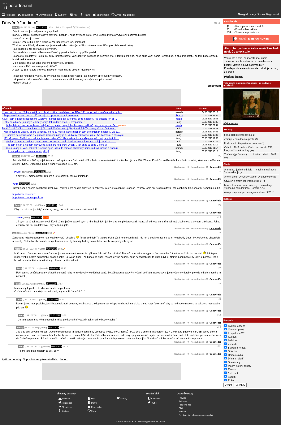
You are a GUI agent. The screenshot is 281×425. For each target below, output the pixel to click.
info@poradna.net (150, 421)
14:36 (60, 249)
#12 (219, 315)
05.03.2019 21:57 (210, 148)
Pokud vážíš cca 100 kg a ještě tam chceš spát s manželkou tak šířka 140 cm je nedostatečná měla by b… (62, 112)
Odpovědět (214, 85)
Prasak (179, 115)
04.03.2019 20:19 (210, 112)
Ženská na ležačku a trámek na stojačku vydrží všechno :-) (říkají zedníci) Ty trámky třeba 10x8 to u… (59, 128)
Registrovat (272, 14)
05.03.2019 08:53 (210, 119)
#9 (219, 299)
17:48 (63, 268)
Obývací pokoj (236, 329)
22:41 (45, 217)
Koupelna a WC (236, 333)
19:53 (50, 27)
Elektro (232, 369)
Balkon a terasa (236, 347)
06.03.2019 (36, 217)
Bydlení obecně (236, 325)
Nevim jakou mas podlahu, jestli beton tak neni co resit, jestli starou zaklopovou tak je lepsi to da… (61, 141)
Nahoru (64, 359)
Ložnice (57, 27)
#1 (219, 156)
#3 (219, 183)
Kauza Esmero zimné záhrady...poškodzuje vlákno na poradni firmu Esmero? (248, 186)
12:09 (49, 233)
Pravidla (182, 398)
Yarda (178, 118)
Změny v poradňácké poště (239, 139)
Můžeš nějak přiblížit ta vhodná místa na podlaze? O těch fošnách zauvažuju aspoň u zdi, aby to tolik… (61, 138)
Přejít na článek (233, 76)
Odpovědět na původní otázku (40, 359)
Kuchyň (232, 336)
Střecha (232, 351)
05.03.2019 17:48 (210, 135)
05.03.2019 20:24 (210, 141)
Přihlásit (261, 14)
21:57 (62, 327)
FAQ (181, 408)
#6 (219, 205)
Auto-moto (233, 373)
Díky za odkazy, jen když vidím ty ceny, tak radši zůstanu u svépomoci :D (45, 122)
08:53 (33, 184)
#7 (219, 268)
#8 (219, 283)
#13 (219, 217)
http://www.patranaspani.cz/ (27, 197)
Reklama (183, 401)
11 (226, 157)
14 (263, 188)
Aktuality (227, 129)
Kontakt (182, 411)
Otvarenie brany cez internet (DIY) (243, 180)
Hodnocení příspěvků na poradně (242, 143)
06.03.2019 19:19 (210, 145)
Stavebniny (234, 362)
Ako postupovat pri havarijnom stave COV (247, 192)
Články (226, 164)
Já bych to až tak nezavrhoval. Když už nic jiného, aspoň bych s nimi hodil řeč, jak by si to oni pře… (62, 125)
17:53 (60, 284)
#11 (219, 346)
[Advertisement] (111, 97)
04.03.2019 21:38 (210, 115)
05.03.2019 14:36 (210, 132)
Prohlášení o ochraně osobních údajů (196, 415)
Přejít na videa (230, 123)
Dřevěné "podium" (20, 22)
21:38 (48, 172)
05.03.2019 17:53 (210, 138)
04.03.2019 (41, 27)
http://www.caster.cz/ (24, 194)
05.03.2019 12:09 (210, 128)
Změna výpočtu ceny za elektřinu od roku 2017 (250, 154)
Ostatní (232, 376)
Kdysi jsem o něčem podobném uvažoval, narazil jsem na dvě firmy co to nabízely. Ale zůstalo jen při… (59, 118)
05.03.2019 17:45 (210, 122)
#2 (219, 171)
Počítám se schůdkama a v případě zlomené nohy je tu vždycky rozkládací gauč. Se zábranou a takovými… (66, 135)
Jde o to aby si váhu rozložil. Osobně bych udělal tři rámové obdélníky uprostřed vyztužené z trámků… (63, 148)
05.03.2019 (24, 184)
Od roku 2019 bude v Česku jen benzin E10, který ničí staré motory (248, 149)
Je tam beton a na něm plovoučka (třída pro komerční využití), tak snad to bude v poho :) (57, 144)
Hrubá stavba (235, 355)
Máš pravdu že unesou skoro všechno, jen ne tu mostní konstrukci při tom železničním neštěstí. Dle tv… (62, 131)
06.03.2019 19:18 (210, 151)
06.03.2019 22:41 (210, 125)
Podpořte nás (230, 21)
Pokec (231, 380)
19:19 (63, 315)
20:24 (61, 299)
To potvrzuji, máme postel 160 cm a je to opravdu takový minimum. (41, 115)
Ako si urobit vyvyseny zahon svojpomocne (248, 176)
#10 (219, 327)
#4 (219, 232)
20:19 (50, 156)
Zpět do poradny (11, 359)
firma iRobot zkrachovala (238, 134)
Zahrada (232, 344)
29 (252, 150)
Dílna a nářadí (236, 358)
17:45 (60, 205)
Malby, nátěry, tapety (239, 365)
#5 (219, 248)
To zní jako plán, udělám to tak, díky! (28, 151)
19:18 (65, 346)
